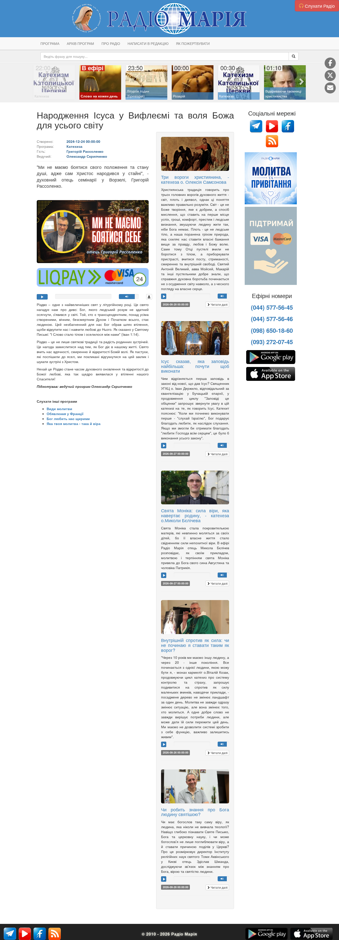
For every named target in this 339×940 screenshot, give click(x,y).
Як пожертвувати (193, 43)
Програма (49, 43)
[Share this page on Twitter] (330, 75)
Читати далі (219, 304)
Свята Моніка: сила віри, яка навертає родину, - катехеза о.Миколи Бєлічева (195, 515)
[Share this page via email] (330, 87)
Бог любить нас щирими (68, 418)
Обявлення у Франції (65, 413)
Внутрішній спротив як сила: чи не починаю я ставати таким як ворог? (195, 645)
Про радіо (111, 43)
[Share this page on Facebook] (330, 63)
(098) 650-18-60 (272, 330)
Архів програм (80, 43)
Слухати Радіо (319, 5)
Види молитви (59, 408)
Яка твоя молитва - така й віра (74, 423)
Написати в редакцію (148, 43)
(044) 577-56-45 (272, 307)
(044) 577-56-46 (272, 318)
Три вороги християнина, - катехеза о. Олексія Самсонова (195, 179)
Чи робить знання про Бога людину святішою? (195, 812)
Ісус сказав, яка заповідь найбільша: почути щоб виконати (195, 366)
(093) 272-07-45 (272, 341)
